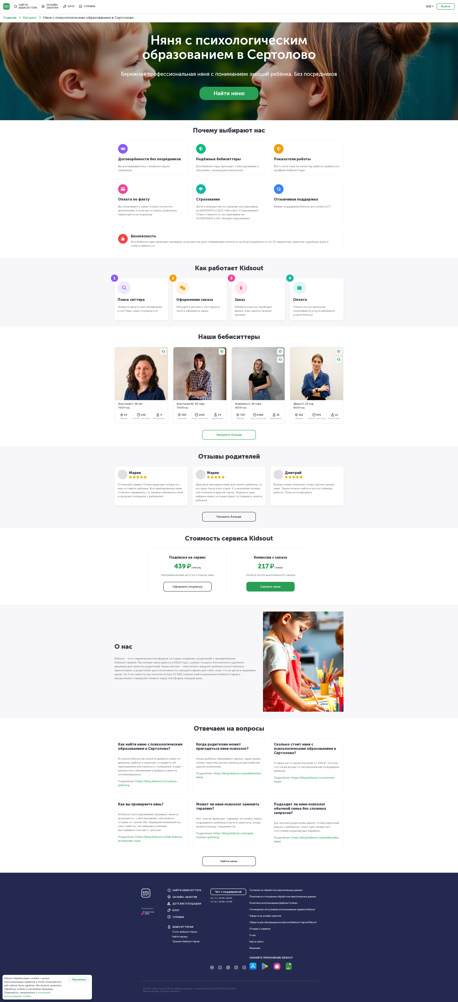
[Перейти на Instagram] (228, 967)
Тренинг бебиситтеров (185, 941)
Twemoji (164, 991)
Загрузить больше (229, 434)
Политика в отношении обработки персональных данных (282, 896)
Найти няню (229, 93)
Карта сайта (256, 941)
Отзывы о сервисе (260, 928)
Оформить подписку (187, 586)
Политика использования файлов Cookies (273, 903)
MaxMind (175, 991)
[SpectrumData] (147, 914)
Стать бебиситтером (184, 931)
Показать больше (229, 516)
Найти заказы (179, 936)
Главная (9, 17)
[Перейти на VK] (212, 967)
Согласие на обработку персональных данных (275, 890)
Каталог (30, 17)
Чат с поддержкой (228, 891)
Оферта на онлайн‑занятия (265, 916)
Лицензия (254, 948)
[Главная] (145, 894)
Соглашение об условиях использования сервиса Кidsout (282, 909)
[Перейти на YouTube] (220, 967)
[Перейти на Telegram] (244, 967)
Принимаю (79, 979)
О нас (252, 935)
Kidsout (6, 6)
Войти (445, 6)
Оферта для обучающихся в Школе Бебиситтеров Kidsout (283, 922)
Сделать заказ (270, 586)
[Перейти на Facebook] (236, 967)
